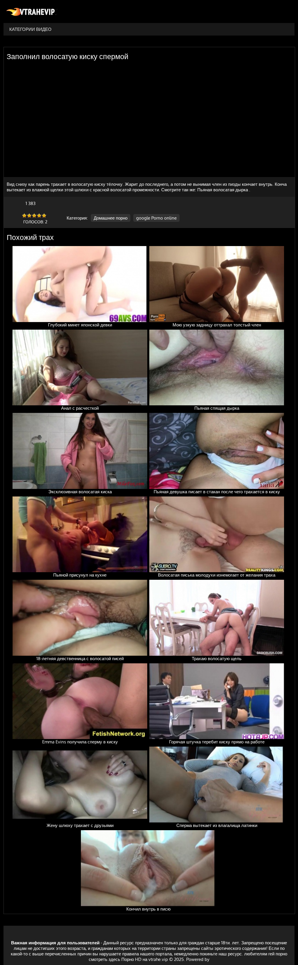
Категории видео (30, 29)
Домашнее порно (110, 218)
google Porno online (156, 218)
